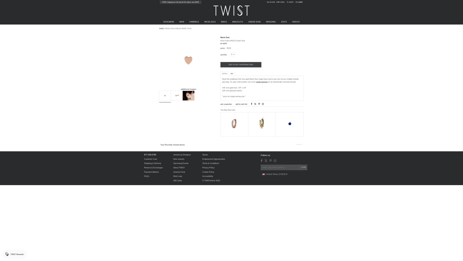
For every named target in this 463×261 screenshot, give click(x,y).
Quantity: (224, 55)
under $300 (254, 22)
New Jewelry (178, 159)
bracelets (237, 22)
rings (224, 22)
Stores (205, 155)
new (181, 22)
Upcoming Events (180, 163)
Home (161, 28)
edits (284, 22)
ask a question (226, 104)
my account (271, 2)
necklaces (210, 22)
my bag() (299, 2)
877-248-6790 (150, 155)
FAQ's (146, 176)
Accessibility (207, 176)
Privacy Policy (208, 168)
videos (296, 22)
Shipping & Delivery (152, 163)
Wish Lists (177, 176)
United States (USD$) (276, 174)
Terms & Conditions (210, 163)
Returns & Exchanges (153, 168)
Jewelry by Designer (182, 155)
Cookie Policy (208, 172)
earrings (194, 22)
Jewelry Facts (179, 172)
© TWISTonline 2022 (211, 181)
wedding (271, 22)
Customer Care (150, 159)
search (290, 2)
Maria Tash (225, 37)
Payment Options (151, 172)
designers (168, 22)
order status (280, 2)
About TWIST (179, 168)
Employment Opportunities (213, 159)
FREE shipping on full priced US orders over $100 (180, 2)
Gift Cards (177, 181)
